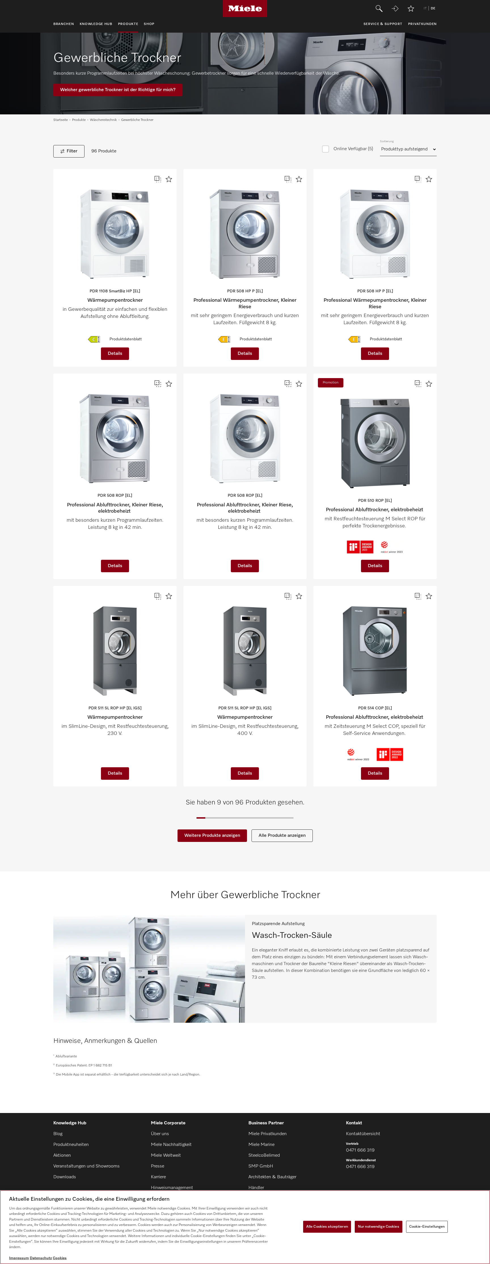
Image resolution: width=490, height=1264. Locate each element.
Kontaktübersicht (363, 1134)
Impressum (19, 1258)
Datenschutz (41, 1258)
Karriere (158, 1177)
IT (425, 8)
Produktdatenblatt (125, 339)
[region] (245, 1227)
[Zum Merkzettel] (410, 8)
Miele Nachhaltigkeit (171, 1145)
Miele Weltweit (166, 1155)
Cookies (60, 1258)
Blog (57, 1134)
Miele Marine (261, 1145)
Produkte (79, 120)
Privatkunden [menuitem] (422, 24)
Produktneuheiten (71, 1145)
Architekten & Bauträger (272, 1177)
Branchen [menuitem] (63, 24)
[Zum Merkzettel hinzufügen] (169, 179)
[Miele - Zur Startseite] (245, 8)
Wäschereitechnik (103, 120)
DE (433, 8)
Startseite (60, 120)
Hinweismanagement (172, 1188)
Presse (157, 1166)
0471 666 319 (360, 1150)
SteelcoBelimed (264, 1155)
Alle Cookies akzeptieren (327, 1227)
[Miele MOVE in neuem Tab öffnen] (395, 8)
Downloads (64, 1177)
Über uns (160, 1134)
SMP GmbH (260, 1166)
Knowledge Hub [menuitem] (96, 24)
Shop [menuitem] (149, 24)
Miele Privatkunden (267, 1134)
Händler (256, 1188)
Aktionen (62, 1155)
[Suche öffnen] (379, 8)
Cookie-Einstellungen (427, 1227)
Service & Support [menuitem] (383, 24)
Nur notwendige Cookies (378, 1227)
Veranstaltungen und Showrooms (86, 1166)
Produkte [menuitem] (128, 24)
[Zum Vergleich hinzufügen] (158, 179)
